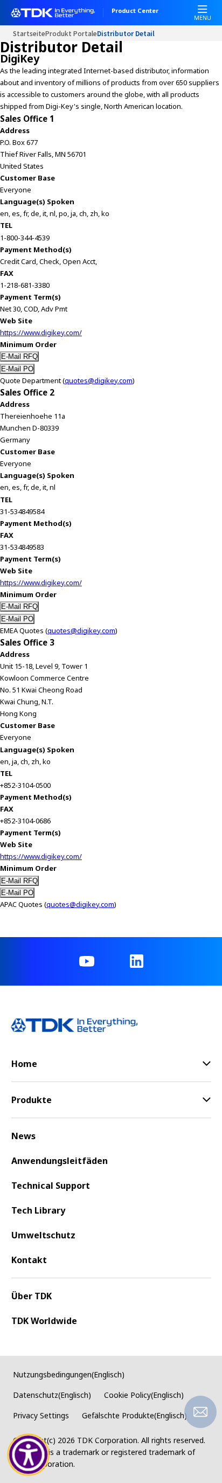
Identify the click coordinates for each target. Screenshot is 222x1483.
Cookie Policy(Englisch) (144, 1395)
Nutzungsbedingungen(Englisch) (68, 1374)
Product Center (135, 11)
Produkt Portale (71, 33)
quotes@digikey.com (99, 380)
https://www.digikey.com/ (41, 332)
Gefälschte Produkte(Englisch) (134, 1415)
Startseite (29, 33)
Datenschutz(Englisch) (52, 1395)
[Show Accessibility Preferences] (28, 1455)
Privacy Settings (41, 1415)
